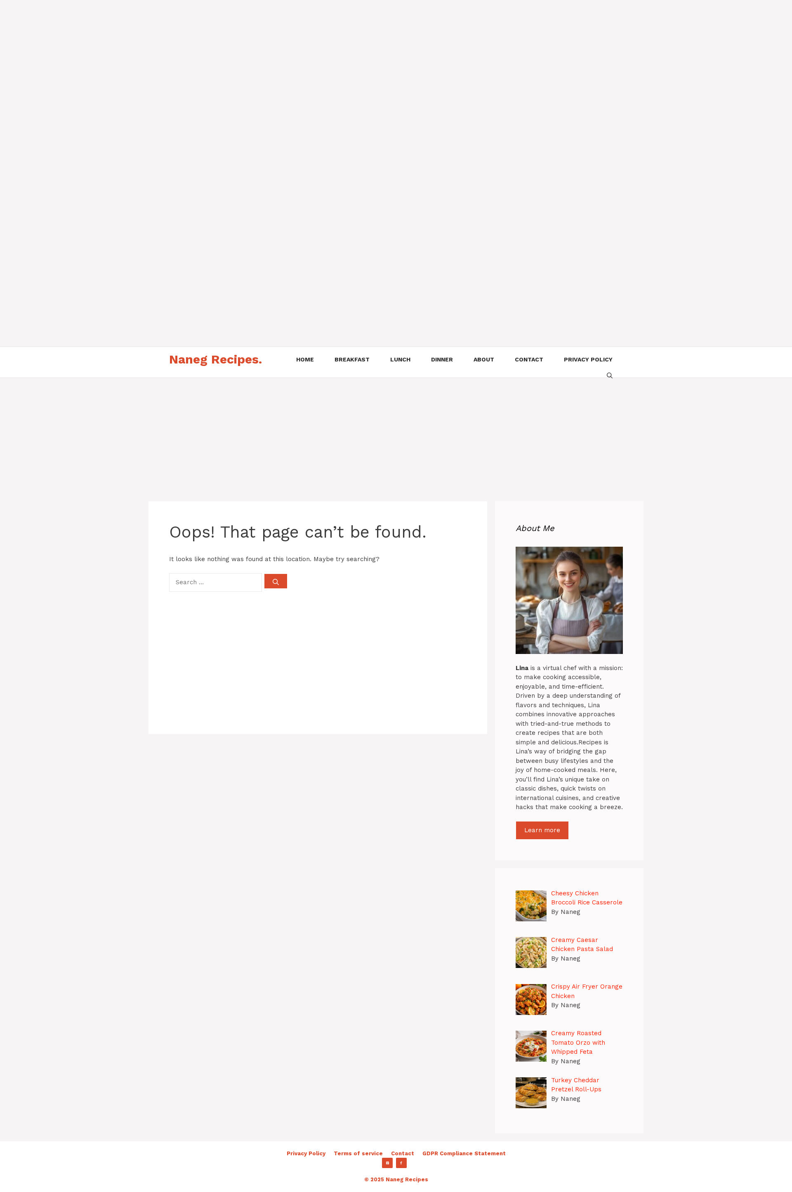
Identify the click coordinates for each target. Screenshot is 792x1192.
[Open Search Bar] (609, 375)
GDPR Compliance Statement (464, 1153)
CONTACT (529, 359)
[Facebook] (401, 1163)
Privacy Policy (306, 1153)
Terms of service (358, 1153)
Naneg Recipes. (215, 359)
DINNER (442, 359)
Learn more (542, 830)
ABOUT (484, 359)
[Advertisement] (247, 58)
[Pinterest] (387, 1163)
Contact (402, 1153)
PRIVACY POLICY (588, 359)
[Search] (276, 581)
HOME (305, 359)
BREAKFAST (352, 359)
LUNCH (400, 359)
